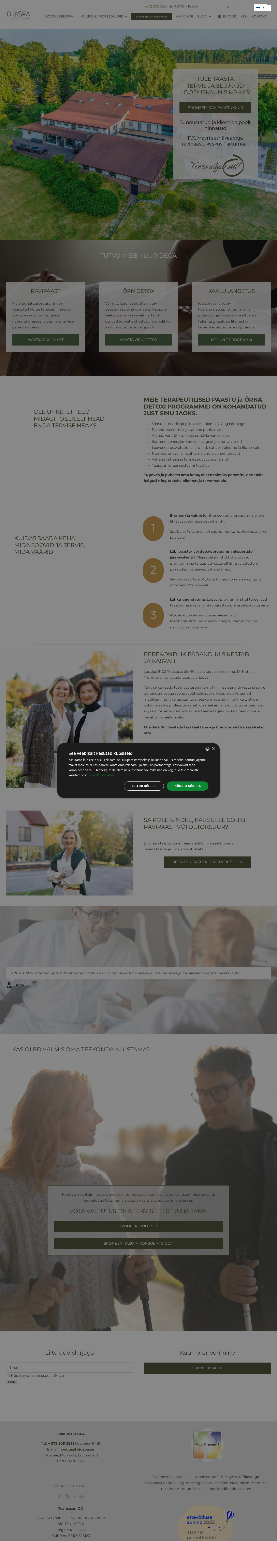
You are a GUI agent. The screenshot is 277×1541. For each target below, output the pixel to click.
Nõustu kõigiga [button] (187, 786)
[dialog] (138, 770)
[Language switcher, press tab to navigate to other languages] (260, 7)
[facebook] (228, 7)
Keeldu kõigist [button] (144, 786)
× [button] (213, 748)
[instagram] (235, 7)
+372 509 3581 (156, 6)
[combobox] (207, 749)
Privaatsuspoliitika (101, 775)
